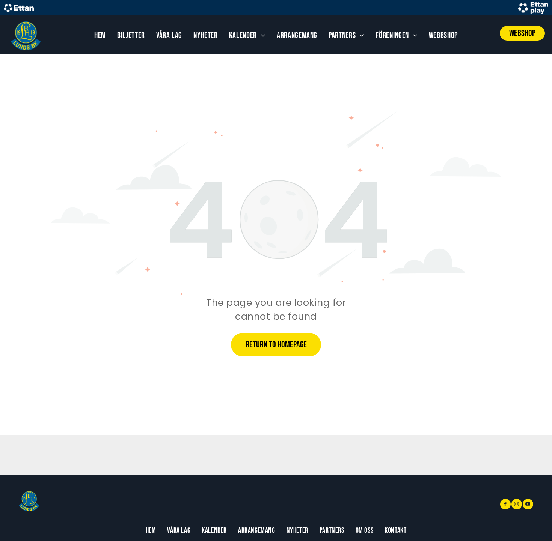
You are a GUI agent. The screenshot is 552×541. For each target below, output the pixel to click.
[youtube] (528, 505)
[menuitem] (100, 35)
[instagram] (516, 505)
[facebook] (505, 505)
